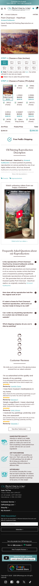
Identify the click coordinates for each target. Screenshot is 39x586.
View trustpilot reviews (19, 549)
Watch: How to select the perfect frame (16, 77)
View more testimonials (19, 429)
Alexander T (15, 424)
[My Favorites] (33, 8)
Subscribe (19, 529)
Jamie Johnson (15, 410)
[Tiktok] (30, 581)
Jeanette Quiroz (16, 386)
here (26, 72)
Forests (5, 178)
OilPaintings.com (22, 575)
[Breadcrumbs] (2, 14)
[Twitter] (24, 581)
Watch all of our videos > (20, 241)
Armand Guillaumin (8, 20)
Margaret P (14, 400)
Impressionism (16, 178)
